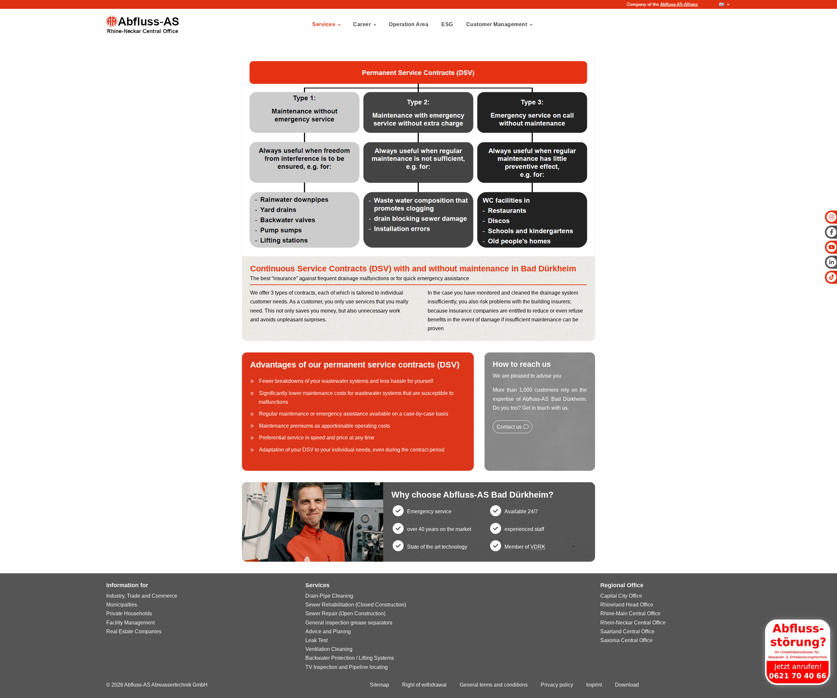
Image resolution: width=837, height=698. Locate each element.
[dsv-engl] (418, 254)
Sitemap (379, 685)
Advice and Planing (328, 631)
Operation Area (408, 24)
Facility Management (130, 622)
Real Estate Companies (134, 631)
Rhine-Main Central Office (630, 613)
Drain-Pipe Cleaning (329, 596)
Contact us (509, 427)
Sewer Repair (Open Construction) (345, 613)
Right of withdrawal (424, 685)
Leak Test (316, 640)
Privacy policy (557, 685)
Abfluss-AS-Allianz (679, 4)
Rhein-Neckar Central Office (633, 622)
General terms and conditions (494, 685)
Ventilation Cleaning (328, 649)
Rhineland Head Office (626, 604)
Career (362, 24)
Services (323, 24)
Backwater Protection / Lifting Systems (349, 658)
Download (627, 685)
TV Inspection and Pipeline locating (346, 667)
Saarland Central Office (627, 631)
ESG (447, 24)
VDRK (537, 547)
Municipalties (121, 604)
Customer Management (496, 24)
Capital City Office (621, 596)
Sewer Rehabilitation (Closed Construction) (355, 604)
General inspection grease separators (348, 622)
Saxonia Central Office (626, 640)
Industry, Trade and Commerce (141, 596)
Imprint (594, 685)
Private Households (129, 613)
